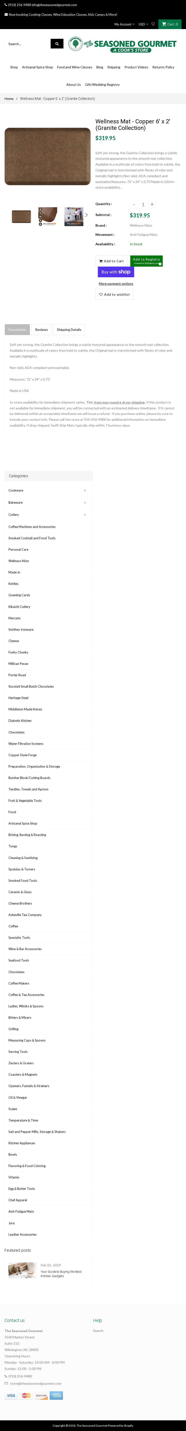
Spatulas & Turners (21, 869)
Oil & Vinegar (17, 1097)
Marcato (14, 618)
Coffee (13, 926)
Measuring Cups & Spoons (27, 1040)
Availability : (105, 244)
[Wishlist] (153, 24)
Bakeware (15, 502)
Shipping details (69, 329)
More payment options (116, 283)
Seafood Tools (18, 960)
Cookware (15, 490)
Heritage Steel (18, 698)
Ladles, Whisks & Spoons (25, 1006)
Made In (14, 572)
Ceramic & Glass (19, 892)
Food (12, 812)
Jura (11, 1223)
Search (98, 1330)
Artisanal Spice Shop (22, 823)
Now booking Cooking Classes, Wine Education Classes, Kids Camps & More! (63, 14)
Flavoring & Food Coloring (27, 1166)
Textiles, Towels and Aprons (28, 789)
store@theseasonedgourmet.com (35, 1383)
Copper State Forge (22, 755)
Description (17, 329)
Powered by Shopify (120, 1425)
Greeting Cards (19, 595)
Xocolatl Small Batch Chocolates (31, 686)
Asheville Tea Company (25, 915)
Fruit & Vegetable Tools (25, 801)
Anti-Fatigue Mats (21, 1211)
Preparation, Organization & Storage (34, 766)
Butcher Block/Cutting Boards (29, 778)
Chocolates (16, 732)
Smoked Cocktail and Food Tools (31, 538)
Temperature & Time (23, 1120)
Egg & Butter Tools (21, 1189)
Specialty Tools (19, 937)
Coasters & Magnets (22, 1074)
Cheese (13, 641)
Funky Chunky (18, 652)
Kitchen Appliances (21, 1143)
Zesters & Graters (21, 1063)
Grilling (13, 1029)
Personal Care (18, 549)
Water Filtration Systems (25, 744)
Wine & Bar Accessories (25, 949)
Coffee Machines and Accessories (31, 527)
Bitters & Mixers (19, 1017)
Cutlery (13, 515)
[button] (146, 261)
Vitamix (13, 1177)
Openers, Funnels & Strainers (28, 1086)
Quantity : (103, 204)
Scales (12, 1109)
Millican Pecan (18, 664)
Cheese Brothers (20, 903)
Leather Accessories (22, 1234)
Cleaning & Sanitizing (23, 858)
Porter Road (17, 675)
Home (9, 98)
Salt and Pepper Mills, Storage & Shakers (37, 1132)
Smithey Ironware (20, 629)
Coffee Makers (18, 983)
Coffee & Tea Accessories (26, 995)
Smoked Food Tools (22, 880)
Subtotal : (103, 215)
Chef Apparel (17, 1200)
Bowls (12, 1154)
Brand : (101, 225)
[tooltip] (159, 263)
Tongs (12, 846)
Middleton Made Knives (25, 709)
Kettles (13, 584)
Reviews (41, 329)
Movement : (105, 234)
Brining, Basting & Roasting (27, 835)
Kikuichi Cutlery (19, 607)
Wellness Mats (18, 561)
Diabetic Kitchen (19, 721)
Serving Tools (18, 1052)
